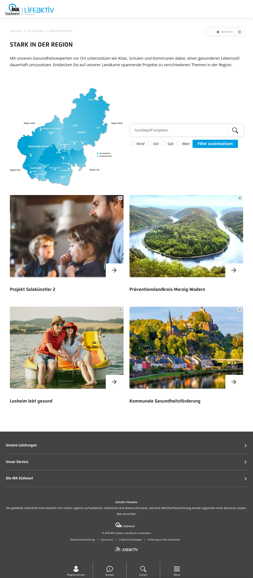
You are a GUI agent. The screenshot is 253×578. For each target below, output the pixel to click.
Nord (140, 143)
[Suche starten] (235, 130)
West (186, 143)
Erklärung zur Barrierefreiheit (164, 539)
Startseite (16, 31)
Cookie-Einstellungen (130, 539)
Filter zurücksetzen (215, 144)
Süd (170, 143)
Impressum (107, 539)
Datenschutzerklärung (82, 539)
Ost (156, 143)
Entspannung (35, 31)
